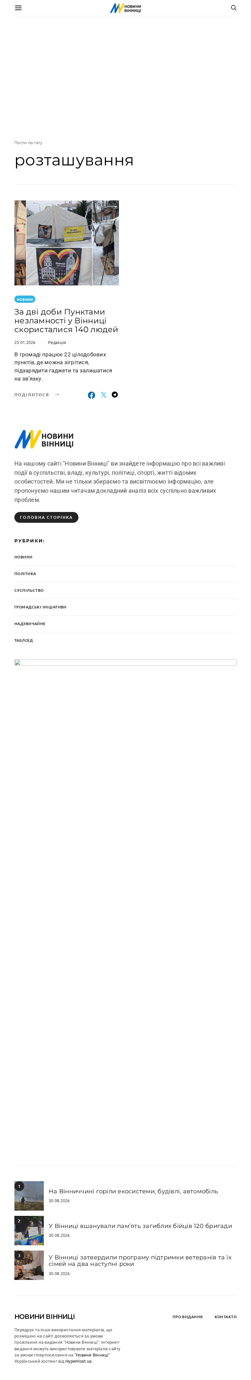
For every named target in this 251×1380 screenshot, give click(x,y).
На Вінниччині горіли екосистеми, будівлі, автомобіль (133, 1191)
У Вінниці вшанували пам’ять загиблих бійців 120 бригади (140, 1226)
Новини (25, 299)
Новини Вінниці (44, 1316)
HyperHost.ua (78, 1361)
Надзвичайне (30, 623)
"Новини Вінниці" (92, 1355)
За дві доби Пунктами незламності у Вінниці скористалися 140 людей (66, 320)
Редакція (57, 342)
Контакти (226, 1317)
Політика (25, 573)
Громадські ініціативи (40, 607)
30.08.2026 (59, 1200)
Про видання (188, 1317)
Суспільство (29, 590)
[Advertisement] (125, 78)
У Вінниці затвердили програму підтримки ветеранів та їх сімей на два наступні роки (140, 1261)
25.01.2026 (25, 342)
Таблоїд (23, 640)
